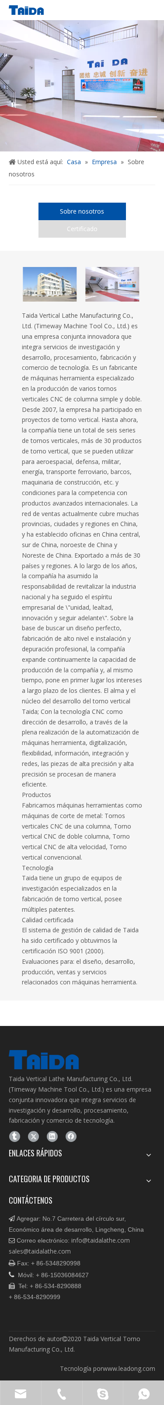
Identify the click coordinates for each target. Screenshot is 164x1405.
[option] (60, 284)
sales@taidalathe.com (40, 1251)
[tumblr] (14, 1136)
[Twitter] (33, 1136)
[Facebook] (71, 1136)
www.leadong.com (129, 1368)
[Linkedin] (52, 1136)
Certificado (82, 229)
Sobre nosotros (82, 211)
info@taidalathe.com (100, 1240)
